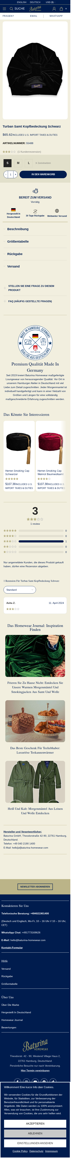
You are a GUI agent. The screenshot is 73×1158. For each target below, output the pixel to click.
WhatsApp (56, 16)
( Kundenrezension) (29, 151)
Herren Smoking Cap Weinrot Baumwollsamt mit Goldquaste (51, 474)
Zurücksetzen (44, 163)
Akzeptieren (35, 1123)
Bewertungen (8, 1027)
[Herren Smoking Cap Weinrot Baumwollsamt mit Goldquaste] (51, 444)
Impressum (51, 1151)
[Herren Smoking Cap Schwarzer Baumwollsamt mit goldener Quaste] (19, 444)
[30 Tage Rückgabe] (35, 211)
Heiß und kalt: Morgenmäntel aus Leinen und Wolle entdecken (35, 810)
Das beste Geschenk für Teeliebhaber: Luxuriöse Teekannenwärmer (35, 750)
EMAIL (33, 16)
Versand (6, 968)
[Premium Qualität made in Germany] (35, 343)
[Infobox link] (35, 1055)
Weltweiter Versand (57, 216)
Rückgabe (7, 976)
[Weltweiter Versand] (57, 211)
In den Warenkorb (43, 174)
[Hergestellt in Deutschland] (13, 210)
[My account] (54, 8)
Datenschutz (36, 1151)
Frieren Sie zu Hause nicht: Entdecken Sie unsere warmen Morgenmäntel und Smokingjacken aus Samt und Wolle (35, 687)
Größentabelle (9, 983)
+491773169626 (20, 932)
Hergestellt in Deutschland (16, 1012)
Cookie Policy (20, 1151)
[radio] (8, 163)
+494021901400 (39, 913)
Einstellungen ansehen (35, 1143)
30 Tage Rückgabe (35, 215)
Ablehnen (35, 1133)
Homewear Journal (12, 1020)
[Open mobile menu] (4, 8)
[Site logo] (35, 8)
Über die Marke (10, 1004)
